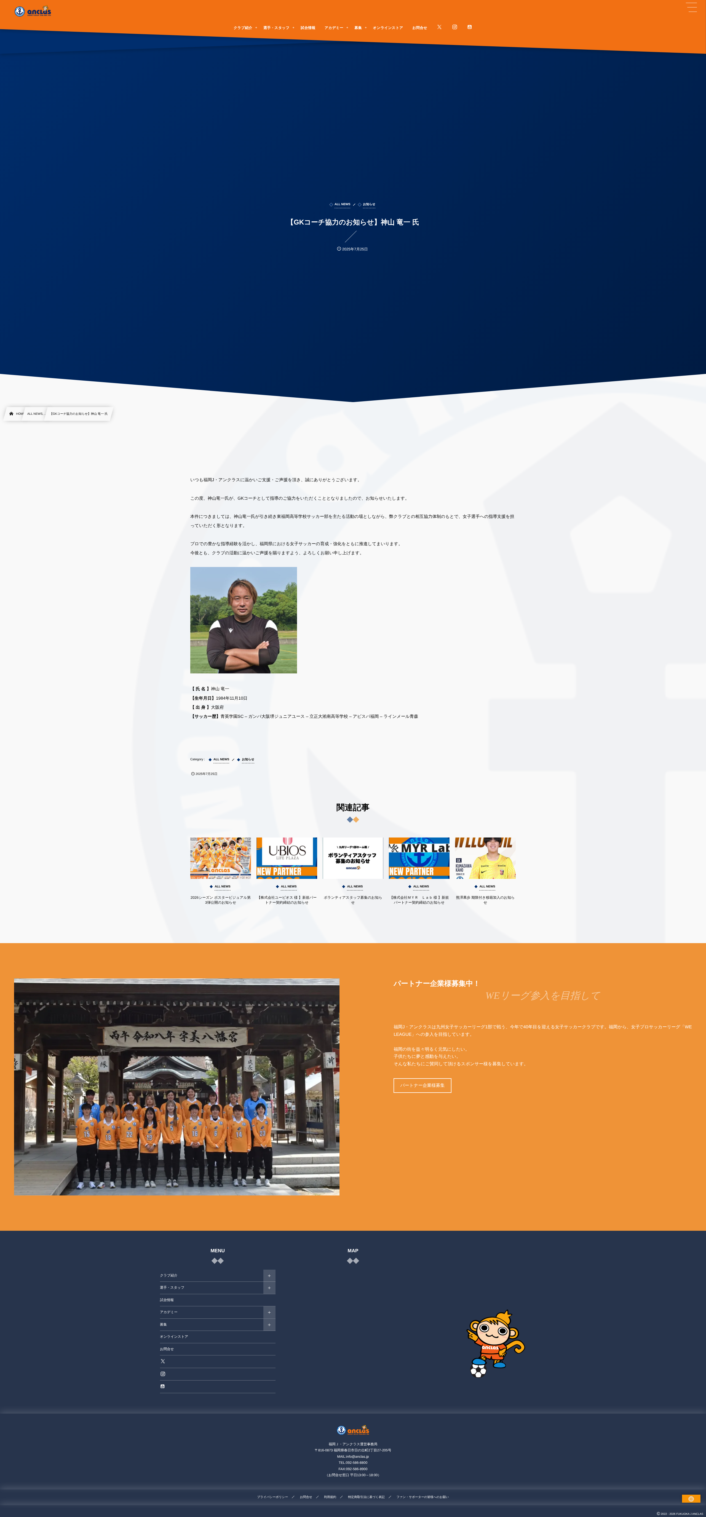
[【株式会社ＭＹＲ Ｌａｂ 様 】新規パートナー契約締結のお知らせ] (419, 858)
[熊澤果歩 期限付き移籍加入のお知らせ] (485, 858)
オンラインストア (174, 1337)
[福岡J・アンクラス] (33, 11)
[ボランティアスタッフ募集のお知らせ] (353, 858)
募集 (163, 1324)
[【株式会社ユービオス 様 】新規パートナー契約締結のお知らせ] (286, 858)
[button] (691, 7)
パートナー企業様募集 (422, 1085)
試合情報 (167, 1300)
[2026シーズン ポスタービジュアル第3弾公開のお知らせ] (220, 858)
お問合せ (167, 1349)
